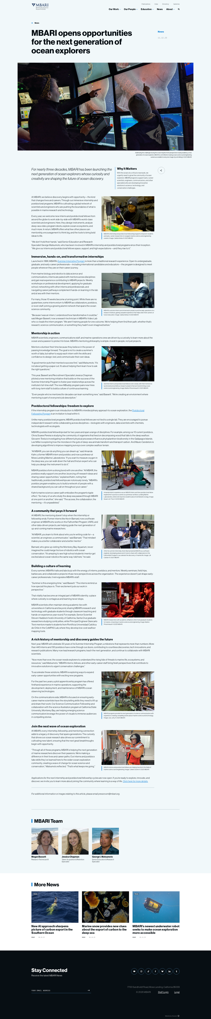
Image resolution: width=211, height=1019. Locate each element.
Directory (165, 4)
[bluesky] (162, 971)
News (160, 9)
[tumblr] (176, 971)
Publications (146, 4)
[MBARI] (40, 6)
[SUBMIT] (88, 990)
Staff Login (163, 992)
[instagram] (141, 971)
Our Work (114, 9)
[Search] (178, 10)
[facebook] (155, 971)
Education (146, 9)
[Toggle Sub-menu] (136, 9)
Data (156, 4)
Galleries (176, 4)
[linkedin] (169, 971)
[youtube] (134, 971)
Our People (130, 9)
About (169, 9)
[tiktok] (148, 971)
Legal (177, 992)
